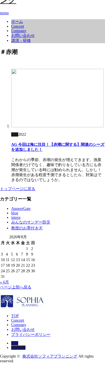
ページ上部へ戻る (15, 287)
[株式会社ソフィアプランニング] (22, 306)
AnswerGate (21, 208)
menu (4, 13)
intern (15, 217)
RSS (14, 343)
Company (18, 31)
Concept (17, 26)
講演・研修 (21, 40)
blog (14, 213)
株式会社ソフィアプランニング (49, 356)
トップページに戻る (17, 189)
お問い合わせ (23, 35)
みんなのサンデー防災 (30, 222)
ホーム (17, 22)
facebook (18, 348)
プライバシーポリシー (30, 334)
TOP (15, 316)
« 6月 (4, 282)
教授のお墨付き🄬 (27, 228)
